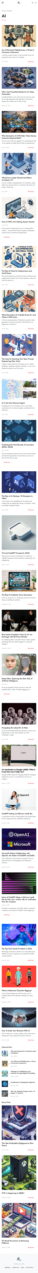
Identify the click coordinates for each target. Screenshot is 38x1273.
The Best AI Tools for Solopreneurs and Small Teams (17, 272)
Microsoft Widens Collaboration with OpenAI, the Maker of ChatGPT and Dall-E (18, 854)
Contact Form (15, 1267)
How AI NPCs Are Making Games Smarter (18, 222)
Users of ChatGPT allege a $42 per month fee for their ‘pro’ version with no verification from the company (19, 899)
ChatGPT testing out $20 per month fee (17, 814)
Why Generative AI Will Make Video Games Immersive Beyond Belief (19, 137)
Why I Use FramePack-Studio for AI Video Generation (18, 93)
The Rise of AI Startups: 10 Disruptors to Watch (17, 497)
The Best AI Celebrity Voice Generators (17, 595)
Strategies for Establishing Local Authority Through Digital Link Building (23, 1072)
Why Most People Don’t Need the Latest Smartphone (23, 1052)
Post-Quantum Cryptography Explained (23, 1082)
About (22, 1267)
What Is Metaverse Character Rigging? (17, 990)
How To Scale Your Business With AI (16, 1031)
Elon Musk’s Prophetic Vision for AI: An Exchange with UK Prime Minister (17, 635)
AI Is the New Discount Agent (13, 403)
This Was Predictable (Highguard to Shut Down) (17, 1144)
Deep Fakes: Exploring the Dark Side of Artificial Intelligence (17, 680)
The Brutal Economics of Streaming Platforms (15, 1242)
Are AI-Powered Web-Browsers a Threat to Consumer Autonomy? (18, 51)
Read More (31, 61)
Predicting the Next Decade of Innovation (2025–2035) (18, 446)
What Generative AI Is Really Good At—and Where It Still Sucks (19, 316)
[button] (3, 2)
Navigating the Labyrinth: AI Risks (15, 728)
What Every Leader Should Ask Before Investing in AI (17, 179)
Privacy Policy (29, 1267)
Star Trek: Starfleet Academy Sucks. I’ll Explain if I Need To (23, 1092)
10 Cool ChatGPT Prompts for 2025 (16, 553)
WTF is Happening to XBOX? (13, 1193)
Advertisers (8, 1267)
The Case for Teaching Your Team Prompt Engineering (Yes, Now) (18, 360)
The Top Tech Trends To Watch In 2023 (17, 949)
